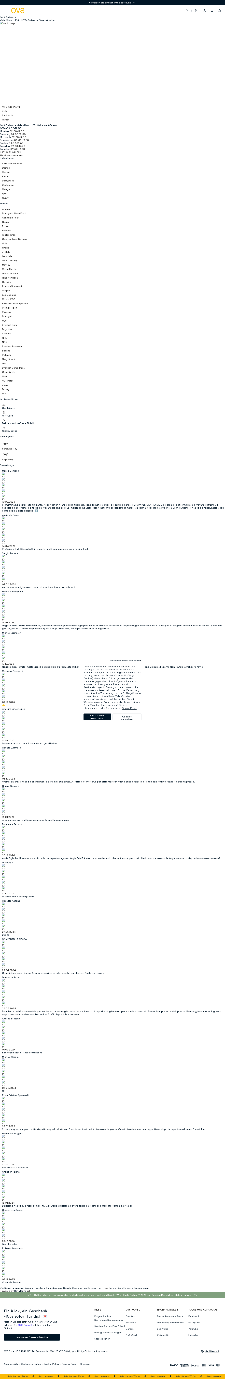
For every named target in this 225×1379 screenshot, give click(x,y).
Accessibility (11, 1363)
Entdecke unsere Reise (170, 1316)
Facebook (193, 1316)
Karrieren (131, 1322)
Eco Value (162, 1328)
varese (6, 119)
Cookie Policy (51, 1363)
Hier (106, 1287)
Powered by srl (15, 1290)
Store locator (102, 1338)
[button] (195, 10)
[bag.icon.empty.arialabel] (219, 10)
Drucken (130, 1316)
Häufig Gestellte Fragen (108, 1332)
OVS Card (131, 1335)
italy (4, 111)
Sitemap (85, 1363)
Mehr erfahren (183, 1295)
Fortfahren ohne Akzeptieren (125, 660)
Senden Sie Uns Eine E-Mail (109, 1326)
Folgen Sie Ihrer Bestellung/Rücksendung (108, 1318)
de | (212, 1351)
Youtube (193, 1328)
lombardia (8, 115)
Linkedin (193, 1335)
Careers (130, 1328)
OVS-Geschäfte (11, 106)
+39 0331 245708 (10, 151)
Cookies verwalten (31, 1363)
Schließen (215, 1376)
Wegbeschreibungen (12, 154)
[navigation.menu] (5, 10)
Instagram (194, 1322)
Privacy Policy (70, 1363)
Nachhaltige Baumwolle (170, 1322)
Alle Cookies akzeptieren (97, 716)
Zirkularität (163, 1335)
